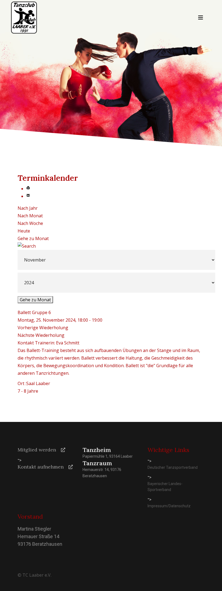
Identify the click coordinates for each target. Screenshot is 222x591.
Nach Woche (30, 223)
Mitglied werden (37, 450)
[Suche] (111, 246)
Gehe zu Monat (33, 238)
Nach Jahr (28, 208)
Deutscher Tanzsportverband (173, 467)
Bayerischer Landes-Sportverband (165, 487)
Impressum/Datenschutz (169, 506)
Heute (24, 231)
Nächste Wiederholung (41, 335)
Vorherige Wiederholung (43, 328)
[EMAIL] (28, 196)
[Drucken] (28, 189)
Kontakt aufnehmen (41, 467)
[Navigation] (200, 17)
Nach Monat (30, 216)
